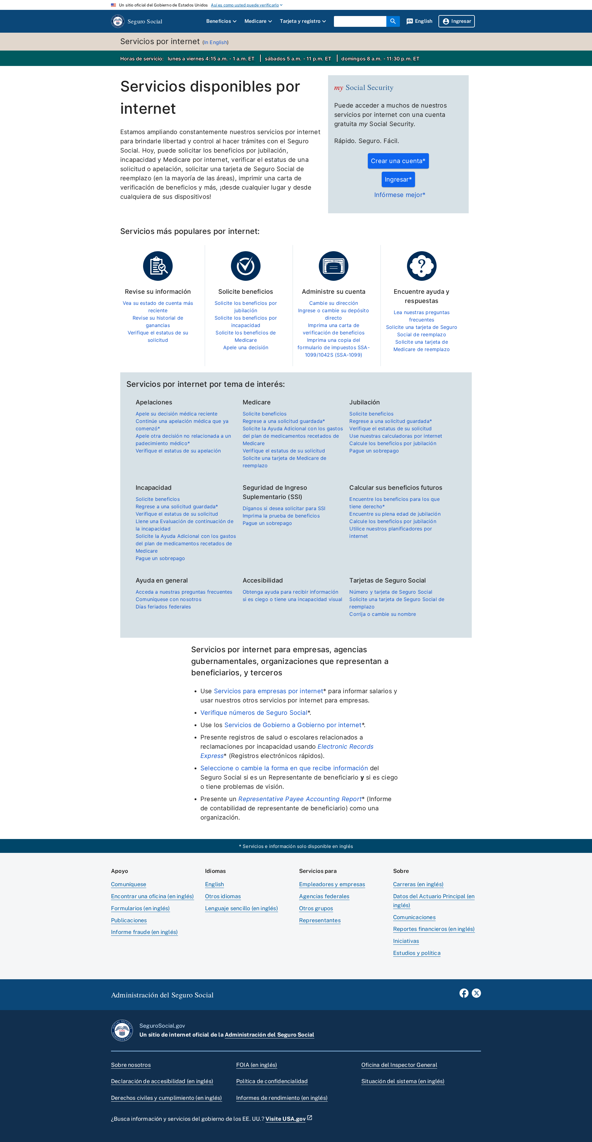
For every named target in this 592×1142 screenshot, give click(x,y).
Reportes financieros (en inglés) (434, 929)
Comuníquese (128, 884)
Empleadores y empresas (332, 884)
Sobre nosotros (131, 1065)
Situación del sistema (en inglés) (403, 1081)
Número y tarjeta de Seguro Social (390, 592)
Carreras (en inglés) (418, 884)
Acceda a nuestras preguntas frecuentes (184, 592)
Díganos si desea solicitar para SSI (284, 508)
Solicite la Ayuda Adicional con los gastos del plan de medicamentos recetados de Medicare (293, 435)
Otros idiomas (223, 896)
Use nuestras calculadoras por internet (395, 436)
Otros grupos (316, 908)
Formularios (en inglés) (140, 908)
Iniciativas (406, 941)
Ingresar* (398, 179)
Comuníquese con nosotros (168, 599)
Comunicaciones (414, 917)
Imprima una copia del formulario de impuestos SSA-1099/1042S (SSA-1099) (334, 347)
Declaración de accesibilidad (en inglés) (162, 1081)
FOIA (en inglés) (256, 1065)
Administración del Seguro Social (269, 1034)
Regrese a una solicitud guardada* (284, 421)
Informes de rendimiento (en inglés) (282, 1098)
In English (215, 42)
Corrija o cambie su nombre (382, 614)
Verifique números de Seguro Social (253, 712)
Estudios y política (417, 953)
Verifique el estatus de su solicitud (284, 451)
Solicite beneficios (265, 414)
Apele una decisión (246, 347)
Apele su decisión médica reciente (177, 414)
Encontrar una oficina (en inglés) (152, 896)
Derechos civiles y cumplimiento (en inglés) (166, 1098)
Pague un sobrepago (374, 451)
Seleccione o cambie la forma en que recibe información (284, 768)
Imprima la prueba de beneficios (281, 516)
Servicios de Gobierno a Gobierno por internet (293, 725)
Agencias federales (324, 896)
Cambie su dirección (333, 303)
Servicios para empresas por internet (268, 691)
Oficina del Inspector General (399, 1065)
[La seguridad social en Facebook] (464, 995)
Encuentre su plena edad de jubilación (394, 514)
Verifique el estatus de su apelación (178, 451)
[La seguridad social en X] (476, 995)
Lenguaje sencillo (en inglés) (241, 908)
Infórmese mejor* (400, 195)
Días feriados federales (163, 607)
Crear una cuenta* (398, 161)
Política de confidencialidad (272, 1081)
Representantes (320, 920)
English (214, 884)
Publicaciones (129, 920)
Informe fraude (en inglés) (144, 932)
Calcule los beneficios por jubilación (392, 443)
